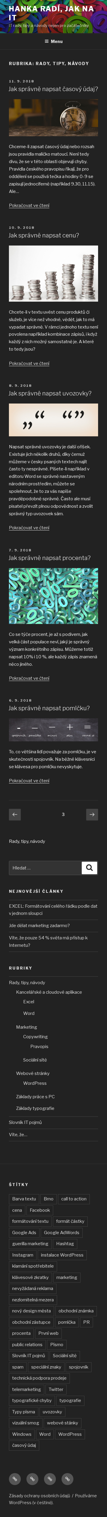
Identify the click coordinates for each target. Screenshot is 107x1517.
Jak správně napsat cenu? (43, 235)
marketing (66, 1277)
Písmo (56, 1344)
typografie (70, 1400)
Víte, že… (18, 1134)
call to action (73, 1199)
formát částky (70, 1221)
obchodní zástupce (31, 1322)
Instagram (22, 1255)
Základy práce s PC (35, 1096)
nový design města (31, 1311)
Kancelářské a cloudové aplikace (49, 992)
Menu (57, 41)
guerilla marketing (30, 1243)
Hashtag (65, 1243)
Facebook (40, 1210)
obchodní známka (76, 1311)
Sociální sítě (35, 1060)
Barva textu (24, 1199)
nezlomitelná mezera (33, 1300)
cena (17, 1210)
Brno (49, 1199)
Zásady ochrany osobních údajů (39, 1495)
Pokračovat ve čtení (29, 205)
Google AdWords (61, 1232)
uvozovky (52, 1412)
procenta (21, 1333)
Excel (28, 1001)
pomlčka (66, 1322)
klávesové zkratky (30, 1277)
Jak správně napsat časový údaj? (53, 89)
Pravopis (39, 1046)
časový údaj (24, 1445)
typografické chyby (32, 1400)
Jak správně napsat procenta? (49, 558)
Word (28, 1013)
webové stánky (62, 1423)
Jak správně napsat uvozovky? (50, 393)
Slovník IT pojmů (25, 1122)
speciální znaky (46, 1367)
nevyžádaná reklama (32, 1288)
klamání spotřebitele (33, 1266)
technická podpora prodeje (39, 1378)
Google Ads (24, 1232)
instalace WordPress (62, 1255)
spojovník (78, 1367)
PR (86, 1322)
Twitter (56, 1389)
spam (17, 1367)
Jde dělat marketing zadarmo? (39, 925)
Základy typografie (35, 1108)
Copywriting (35, 1036)
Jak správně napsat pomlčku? (49, 708)
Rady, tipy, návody (27, 982)
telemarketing (26, 1389)
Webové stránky (33, 1073)
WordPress (35, 1083)
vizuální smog (25, 1423)
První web (48, 1333)
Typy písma (23, 1412)
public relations (27, 1344)
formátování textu (30, 1221)
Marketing (26, 1027)
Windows (22, 1434)
